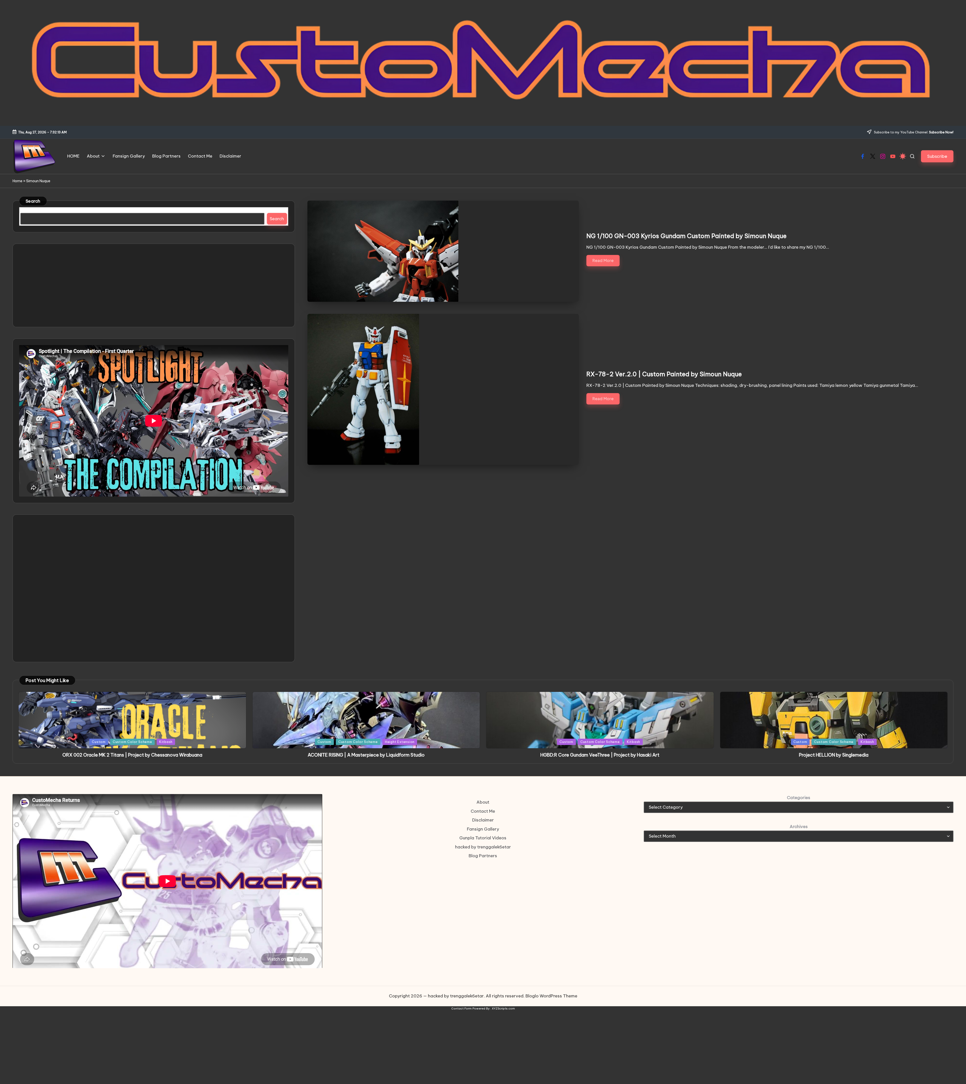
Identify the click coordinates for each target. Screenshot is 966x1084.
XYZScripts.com (503, 1008)
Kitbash (166, 742)
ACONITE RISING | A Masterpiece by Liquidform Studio (366, 755)
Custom (99, 742)
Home (17, 181)
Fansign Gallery (483, 829)
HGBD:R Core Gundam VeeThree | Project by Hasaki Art (599, 755)
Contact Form (461, 1008)
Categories (798, 797)
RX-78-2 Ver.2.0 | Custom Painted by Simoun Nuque (664, 374)
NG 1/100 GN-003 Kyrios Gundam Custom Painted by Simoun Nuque (686, 236)
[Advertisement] (153, 285)
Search (33, 201)
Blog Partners (483, 855)
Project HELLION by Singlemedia (833, 755)
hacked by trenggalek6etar (483, 847)
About (482, 802)
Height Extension (400, 742)
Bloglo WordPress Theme (551, 996)
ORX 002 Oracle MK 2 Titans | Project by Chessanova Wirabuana (132, 755)
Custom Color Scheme (132, 742)
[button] (937, 156)
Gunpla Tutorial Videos (482, 838)
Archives (799, 826)
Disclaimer (483, 820)
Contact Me (483, 811)
